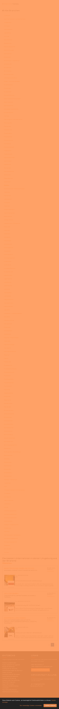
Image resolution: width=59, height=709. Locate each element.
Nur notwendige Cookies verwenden (31, 705)
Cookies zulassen (50, 705)
